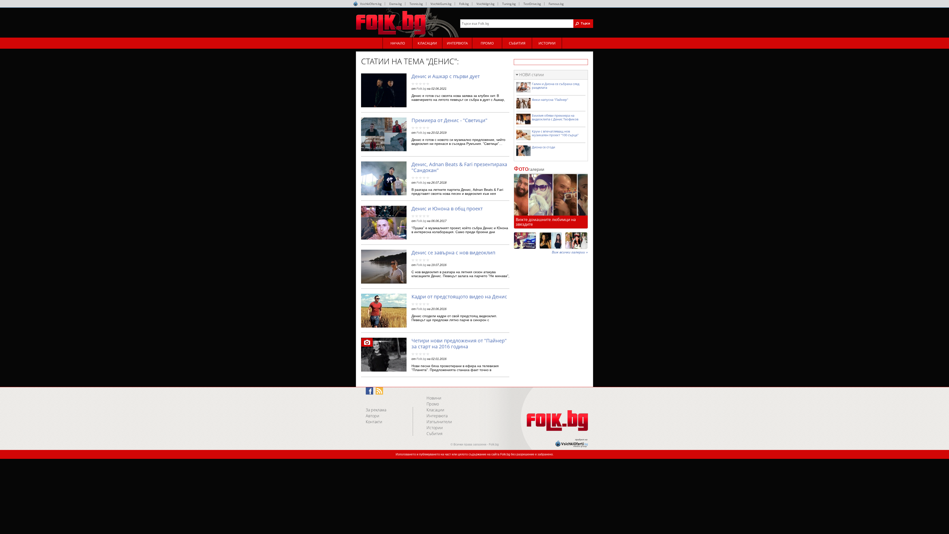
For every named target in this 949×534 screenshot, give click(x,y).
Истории (435, 427)
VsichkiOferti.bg (371, 4)
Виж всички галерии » (570, 252)
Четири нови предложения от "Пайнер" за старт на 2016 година (459, 343)
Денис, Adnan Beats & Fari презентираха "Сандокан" (459, 167)
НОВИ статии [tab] (531, 74)
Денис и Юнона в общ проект (447, 208)
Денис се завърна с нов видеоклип (453, 252)
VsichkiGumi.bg (441, 4)
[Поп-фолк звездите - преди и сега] (550, 240)
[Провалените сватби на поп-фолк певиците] (576, 240)
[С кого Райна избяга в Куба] (525, 240)
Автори (372, 416)
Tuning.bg (509, 4)
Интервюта (437, 416)
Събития (434, 433)
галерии (529, 169)
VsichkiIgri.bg (485, 4)
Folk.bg (464, 4)
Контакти (374, 421)
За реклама (376, 410)
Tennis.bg (416, 4)
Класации (435, 410)
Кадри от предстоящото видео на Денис (459, 296)
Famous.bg (556, 4)
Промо (433, 404)
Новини (434, 398)
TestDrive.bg (532, 4)
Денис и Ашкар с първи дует (445, 76)
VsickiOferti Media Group (355, 3)
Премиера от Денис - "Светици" (449, 120)
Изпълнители (439, 421)
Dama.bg (395, 4)
